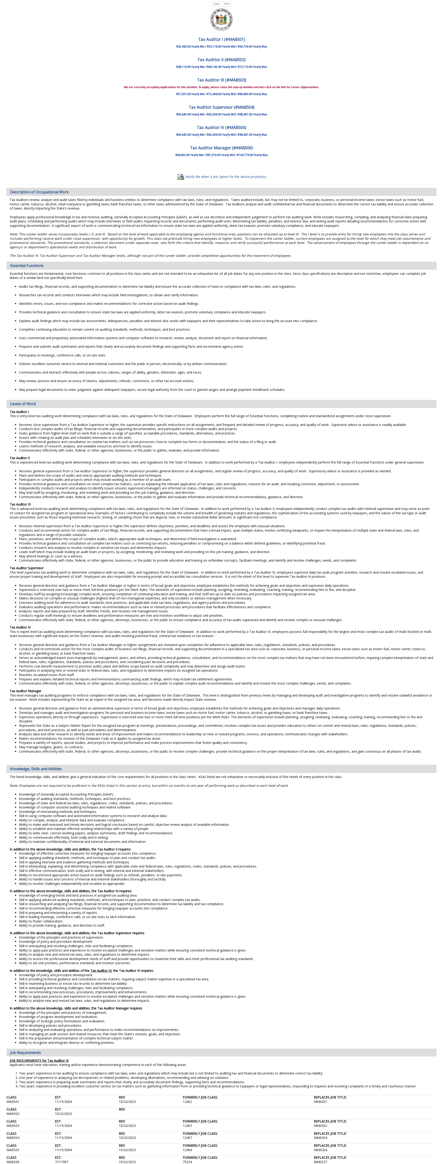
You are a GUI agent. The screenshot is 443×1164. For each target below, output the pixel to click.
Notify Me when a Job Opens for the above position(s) (225, 176)
